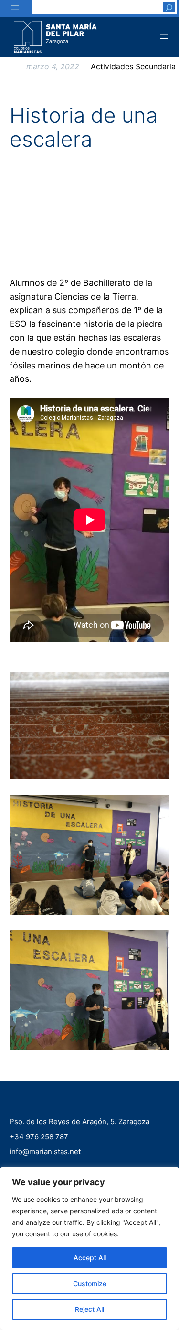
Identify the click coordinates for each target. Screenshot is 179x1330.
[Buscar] (169, 7)
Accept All (90, 1258)
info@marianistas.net (45, 1151)
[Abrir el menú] (15, 7)
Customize (89, 1283)
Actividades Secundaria (133, 66)
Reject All (89, 1309)
